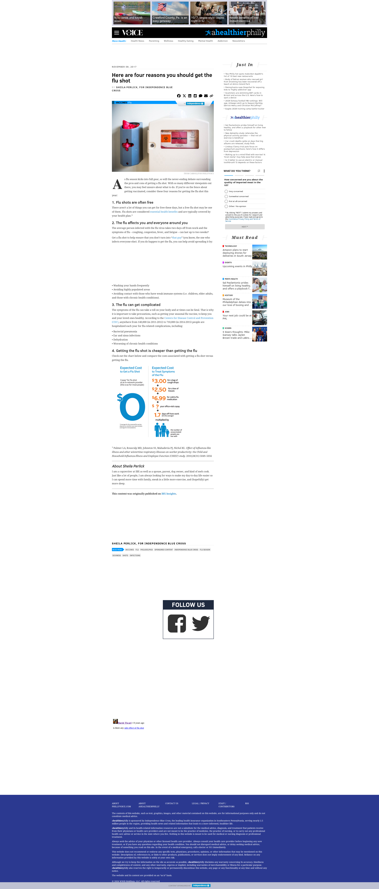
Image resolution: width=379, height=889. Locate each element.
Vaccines (121, 102)
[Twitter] (184, 96)
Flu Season (205, 549)
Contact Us (171, 803)
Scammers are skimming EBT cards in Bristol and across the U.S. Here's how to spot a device (243, 95)
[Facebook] (178, 96)
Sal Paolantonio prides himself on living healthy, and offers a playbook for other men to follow (245, 127)
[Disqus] (163, 678)
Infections (135, 555)
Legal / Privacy (200, 803)
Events (228, 262)
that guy (177, 237)
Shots (125, 555)
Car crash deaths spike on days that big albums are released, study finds (243, 142)
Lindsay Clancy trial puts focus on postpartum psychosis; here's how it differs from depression (244, 149)
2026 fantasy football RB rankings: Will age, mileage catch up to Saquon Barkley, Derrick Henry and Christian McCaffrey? (243, 103)
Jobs (227, 311)
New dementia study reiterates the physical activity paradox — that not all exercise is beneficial (242, 135)
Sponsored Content (164, 549)
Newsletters (238, 40)
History (229, 295)
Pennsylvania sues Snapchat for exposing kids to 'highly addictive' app (244, 88)
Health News (137, 40)
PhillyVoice (132, 32)
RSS (247, 803)
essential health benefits (164, 211)
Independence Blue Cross (186, 549)
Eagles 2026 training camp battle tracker (244, 108)
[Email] (206, 96)
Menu (116, 32)
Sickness (117, 555)
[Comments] (200, 96)
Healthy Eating (185, 40)
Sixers (228, 328)
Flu (130, 102)
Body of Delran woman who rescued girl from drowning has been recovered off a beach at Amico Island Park (243, 81)
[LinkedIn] (189, 96)
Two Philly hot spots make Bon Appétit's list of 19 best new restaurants (243, 74)
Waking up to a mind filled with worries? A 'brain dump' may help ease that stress (244, 155)
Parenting (154, 40)
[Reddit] (195, 96)
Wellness (168, 40)
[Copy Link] (211, 96)
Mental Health (205, 40)
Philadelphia (146, 549)
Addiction (223, 40)
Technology (231, 246)
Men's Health (231, 279)
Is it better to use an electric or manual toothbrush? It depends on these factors (243, 161)
